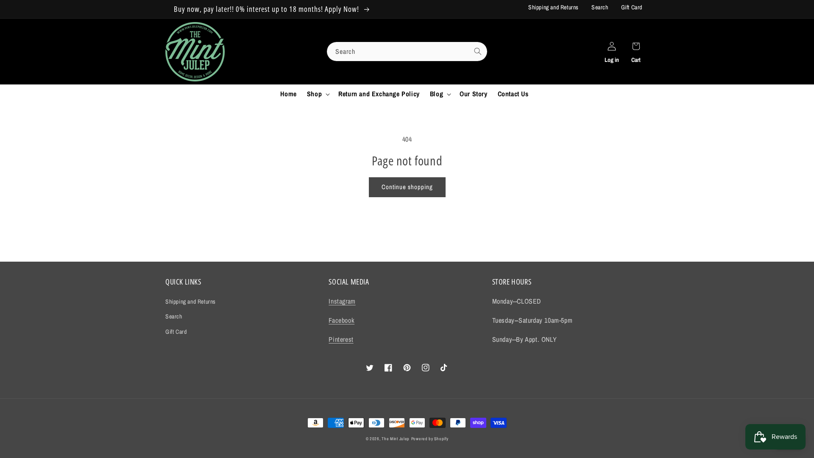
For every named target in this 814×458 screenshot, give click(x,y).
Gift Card (631, 7)
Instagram (342, 301)
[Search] (477, 51)
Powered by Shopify (430, 438)
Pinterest (341, 339)
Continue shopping (407, 186)
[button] (317, 93)
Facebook (341, 320)
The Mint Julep (396, 438)
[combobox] (407, 51)
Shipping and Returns (553, 7)
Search (599, 7)
